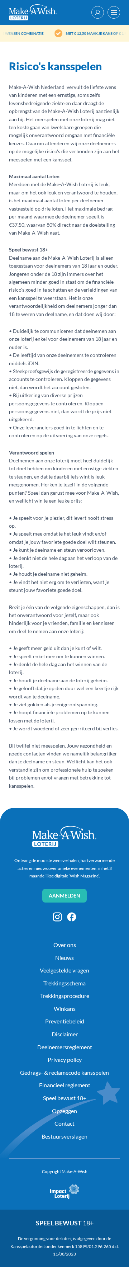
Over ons (64, 944)
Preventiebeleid (64, 1021)
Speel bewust (65, 1223)
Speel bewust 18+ (64, 1097)
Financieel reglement (64, 1085)
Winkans (65, 1008)
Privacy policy (65, 1059)
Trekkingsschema (64, 983)
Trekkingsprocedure (64, 995)
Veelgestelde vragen (64, 970)
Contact (64, 1123)
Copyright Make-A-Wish (64, 1171)
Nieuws (64, 957)
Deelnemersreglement (64, 1047)
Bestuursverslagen (64, 1136)
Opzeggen (64, 1110)
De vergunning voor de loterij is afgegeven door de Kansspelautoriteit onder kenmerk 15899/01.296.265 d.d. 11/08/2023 (65, 1246)
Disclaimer (65, 1034)
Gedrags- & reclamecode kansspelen (64, 1072)
